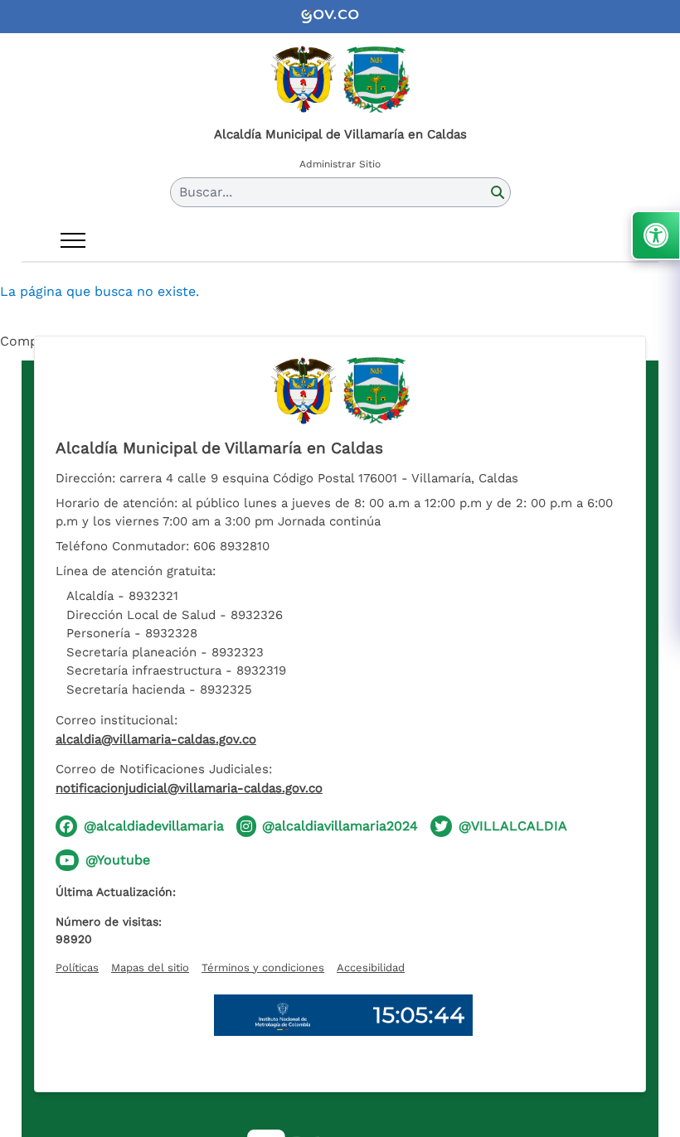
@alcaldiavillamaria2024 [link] (340, 826)
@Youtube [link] (117, 860)
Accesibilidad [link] (371, 967)
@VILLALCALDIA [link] (513, 826)
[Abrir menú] (73, 240)
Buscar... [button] (205, 192)
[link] (340, 16)
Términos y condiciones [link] (263, 967)
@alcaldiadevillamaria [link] (154, 826)
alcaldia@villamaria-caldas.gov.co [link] (156, 739)
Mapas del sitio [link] (150, 967)
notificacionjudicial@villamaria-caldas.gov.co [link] (189, 788)
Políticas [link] (77, 967)
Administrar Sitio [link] (340, 164)
